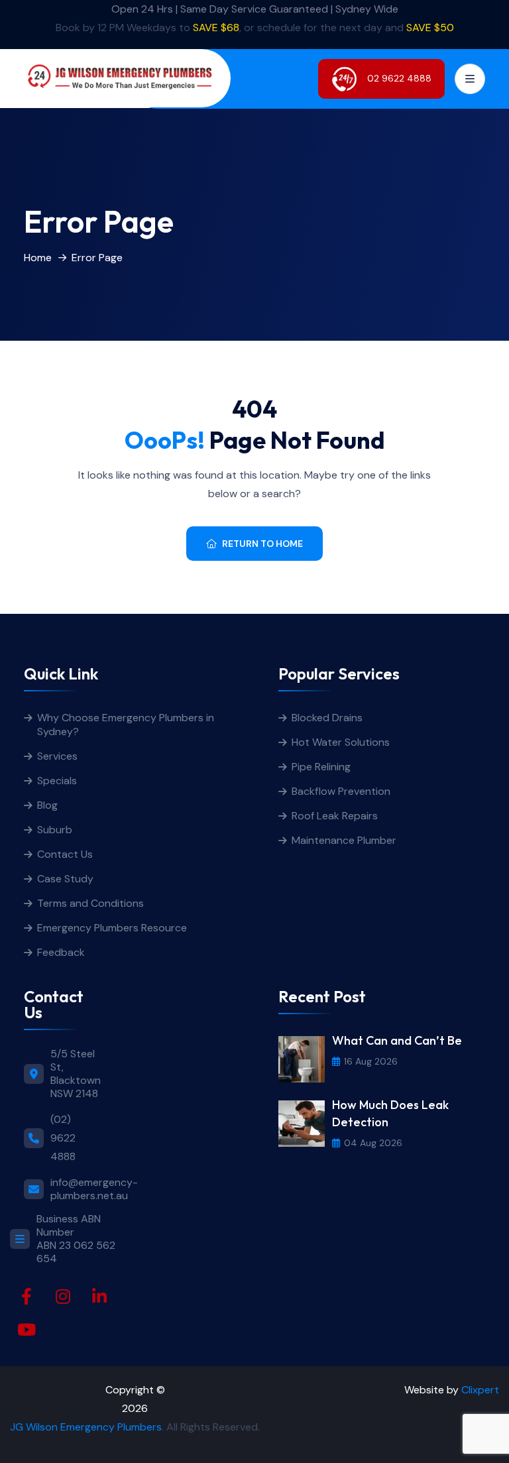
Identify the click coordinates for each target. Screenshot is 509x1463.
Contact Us (65, 854)
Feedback (61, 952)
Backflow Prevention (341, 791)
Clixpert (480, 1390)
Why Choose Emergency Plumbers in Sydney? (125, 724)
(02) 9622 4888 (63, 1137)
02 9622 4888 (398, 78)
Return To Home (262, 544)
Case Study (65, 879)
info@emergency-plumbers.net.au (94, 1189)
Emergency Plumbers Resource (112, 928)
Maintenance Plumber (344, 840)
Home (38, 257)
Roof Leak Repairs (335, 816)
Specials (57, 781)
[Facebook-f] (26, 1296)
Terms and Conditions (90, 903)
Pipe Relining (321, 767)
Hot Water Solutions (341, 742)
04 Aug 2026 (373, 1143)
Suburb (54, 830)
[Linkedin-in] (99, 1296)
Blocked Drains (327, 718)
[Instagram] (63, 1296)
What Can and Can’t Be (397, 1040)
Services (57, 756)
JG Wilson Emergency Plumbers (86, 1427)
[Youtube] (26, 1329)
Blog (47, 805)
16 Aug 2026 (371, 1061)
